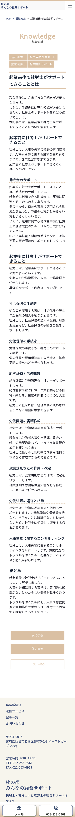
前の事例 (37, 648)
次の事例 (37, 635)
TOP (8, 18)
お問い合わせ (15, 723)
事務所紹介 (13, 705)
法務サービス (15, 711)
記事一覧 (12, 717)
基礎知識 (21, 18)
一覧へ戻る (37, 664)
